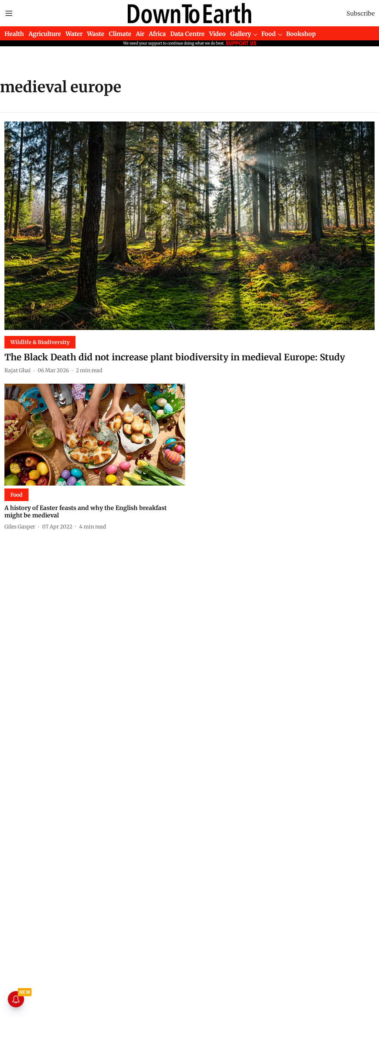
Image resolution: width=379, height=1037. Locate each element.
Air (140, 33)
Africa (157, 33)
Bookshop (301, 33)
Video (217, 33)
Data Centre (187, 33)
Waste (95, 33)
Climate (120, 33)
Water (74, 33)
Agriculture (44, 33)
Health (14, 33)
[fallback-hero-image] (189, 225)
